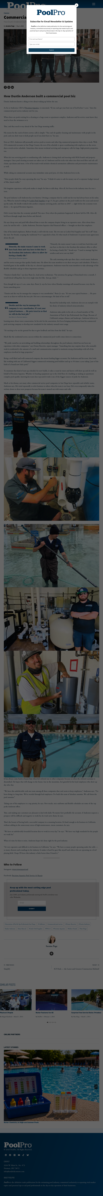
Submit (51, 50)
